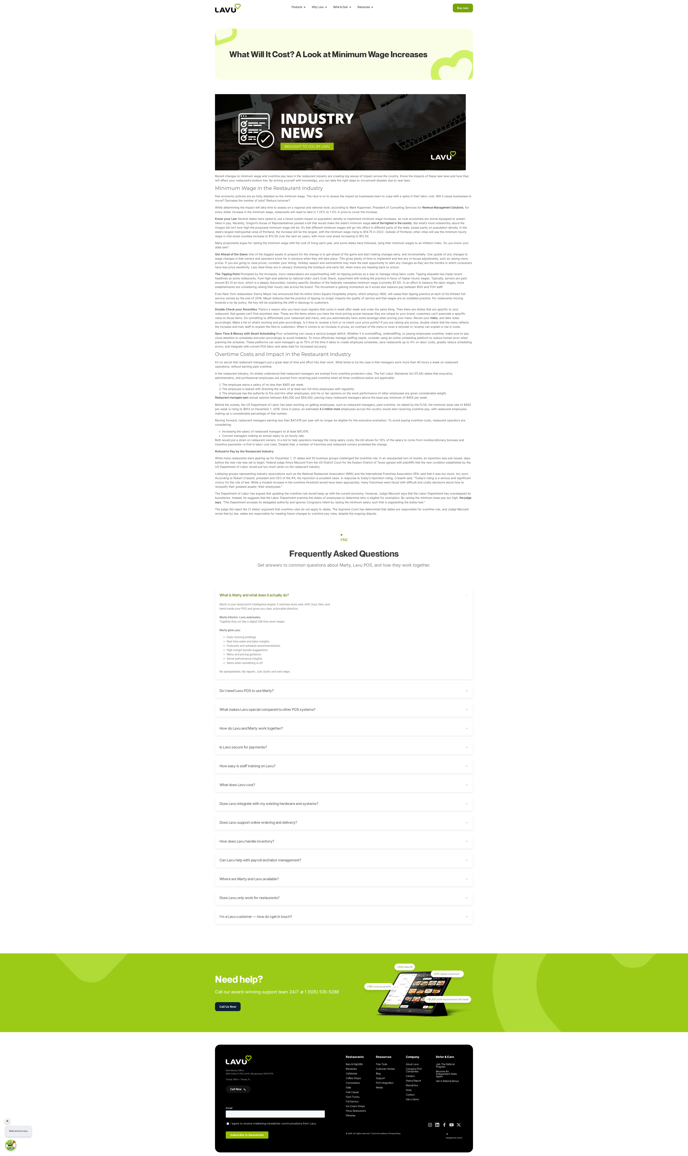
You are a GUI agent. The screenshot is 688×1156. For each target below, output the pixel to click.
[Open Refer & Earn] (350, 7)
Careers (410, 1075)
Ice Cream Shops (355, 1106)
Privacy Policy (394, 1133)
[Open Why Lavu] (326, 7)
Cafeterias (351, 1073)
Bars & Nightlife (354, 1064)
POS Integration (384, 1082)
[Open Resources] (372, 7)
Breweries (351, 1068)
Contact (410, 1094)
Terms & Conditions (379, 1133)
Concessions (353, 1082)
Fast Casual (352, 1092)
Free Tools (381, 1064)
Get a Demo (412, 1099)
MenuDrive (412, 1085)
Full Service (352, 1101)
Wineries (350, 1115)
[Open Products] (304, 7)
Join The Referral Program (445, 1065)
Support (380, 1078)
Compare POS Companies (414, 1070)
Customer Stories (385, 1068)
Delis (348, 1087)
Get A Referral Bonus (447, 1080)
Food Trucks (352, 1096)
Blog (378, 1073)
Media (379, 1087)
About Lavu (412, 1064)
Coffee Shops (353, 1078)
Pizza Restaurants (356, 1110)
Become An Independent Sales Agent (446, 1074)
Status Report (413, 1080)
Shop (409, 1089)
